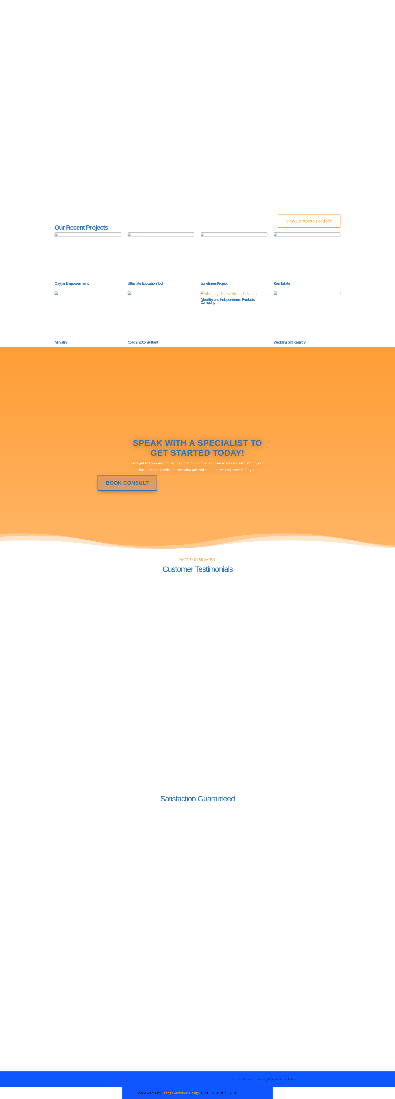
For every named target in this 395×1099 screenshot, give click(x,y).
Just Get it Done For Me (254, 19)
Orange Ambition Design (181, 1093)
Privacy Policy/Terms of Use (276, 1079)
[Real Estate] (307, 256)
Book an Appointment (271, 125)
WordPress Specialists (81, 19)
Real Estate (282, 283)
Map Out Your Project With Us (182, 19)
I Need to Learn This (173, 125)
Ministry (61, 342)
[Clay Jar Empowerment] (88, 256)
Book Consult (127, 483)
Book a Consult (77, 1025)
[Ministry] (88, 315)
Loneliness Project (214, 283)
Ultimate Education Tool (145, 283)
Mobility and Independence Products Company (228, 301)
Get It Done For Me (91, 125)
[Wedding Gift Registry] (307, 315)
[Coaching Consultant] (161, 315)
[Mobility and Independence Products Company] (234, 293)
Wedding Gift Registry (289, 342)
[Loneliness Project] (234, 256)
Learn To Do (301, 19)
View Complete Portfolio (309, 221)
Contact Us (76, 858)
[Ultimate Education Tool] (161, 256)
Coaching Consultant (143, 342)
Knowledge (129, 19)
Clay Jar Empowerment (72, 283)
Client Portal (69, 26)
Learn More (220, 859)
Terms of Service (241, 1079)
